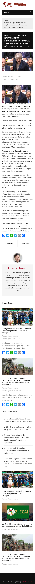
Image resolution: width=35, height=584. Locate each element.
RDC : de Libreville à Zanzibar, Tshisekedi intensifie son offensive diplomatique (16, 450)
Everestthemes (27, 581)
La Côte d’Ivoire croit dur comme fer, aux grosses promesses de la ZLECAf (17, 428)
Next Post (25, 244)
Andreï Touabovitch (15, 339)
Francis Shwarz (14, 79)
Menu (7, 12)
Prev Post (10, 244)
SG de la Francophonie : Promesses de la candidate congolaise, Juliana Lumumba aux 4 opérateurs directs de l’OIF (18, 462)
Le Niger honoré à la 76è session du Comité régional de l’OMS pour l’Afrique (16, 330)
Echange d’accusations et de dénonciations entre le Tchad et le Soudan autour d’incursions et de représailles (16, 381)
